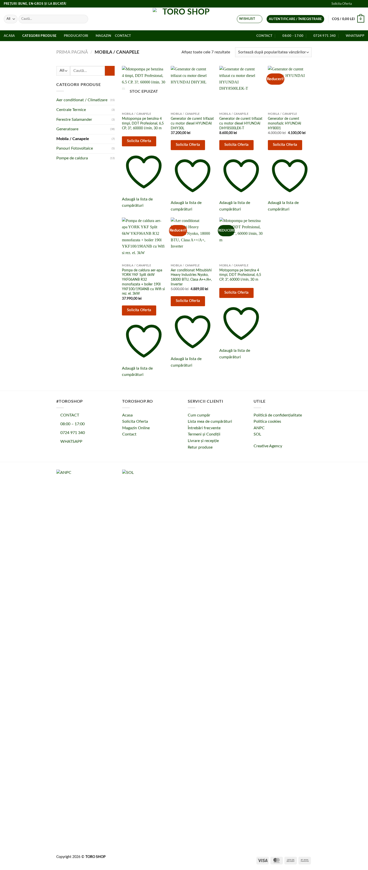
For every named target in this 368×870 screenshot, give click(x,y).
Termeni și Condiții (204, 434)
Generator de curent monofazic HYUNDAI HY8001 (284, 123)
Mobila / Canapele (72, 139)
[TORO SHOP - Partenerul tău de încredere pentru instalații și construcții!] (184, 19)
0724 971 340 (72, 433)
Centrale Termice (71, 110)
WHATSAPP (70, 442)
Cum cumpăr (199, 415)
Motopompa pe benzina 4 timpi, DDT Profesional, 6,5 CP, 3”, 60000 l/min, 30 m (240, 274)
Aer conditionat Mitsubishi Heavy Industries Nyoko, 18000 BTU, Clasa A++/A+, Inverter (191, 277)
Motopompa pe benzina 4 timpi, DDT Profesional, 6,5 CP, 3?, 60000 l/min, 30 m (143, 123)
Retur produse (200, 447)
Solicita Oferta (341, 3)
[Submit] (83, 19)
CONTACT (69, 415)
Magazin (103, 35)
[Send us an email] (361, 4)
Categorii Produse (39, 35)
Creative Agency (268, 446)
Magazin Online (136, 428)
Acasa (9, 35)
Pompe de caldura (72, 158)
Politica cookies (267, 421)
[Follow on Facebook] (356, 4)
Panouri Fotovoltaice (74, 149)
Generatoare (67, 129)
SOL (257, 434)
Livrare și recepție (203, 441)
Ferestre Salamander (74, 120)
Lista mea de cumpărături (210, 421)
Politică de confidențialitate (278, 415)
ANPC (259, 428)
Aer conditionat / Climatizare (81, 100)
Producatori (76, 35)
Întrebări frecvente (204, 428)
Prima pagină (72, 52)
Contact (123, 35)
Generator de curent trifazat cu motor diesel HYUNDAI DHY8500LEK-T (240, 123)
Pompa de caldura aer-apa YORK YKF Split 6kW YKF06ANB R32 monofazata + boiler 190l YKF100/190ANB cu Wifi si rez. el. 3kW (143, 282)
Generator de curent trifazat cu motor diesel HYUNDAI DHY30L (192, 123)
